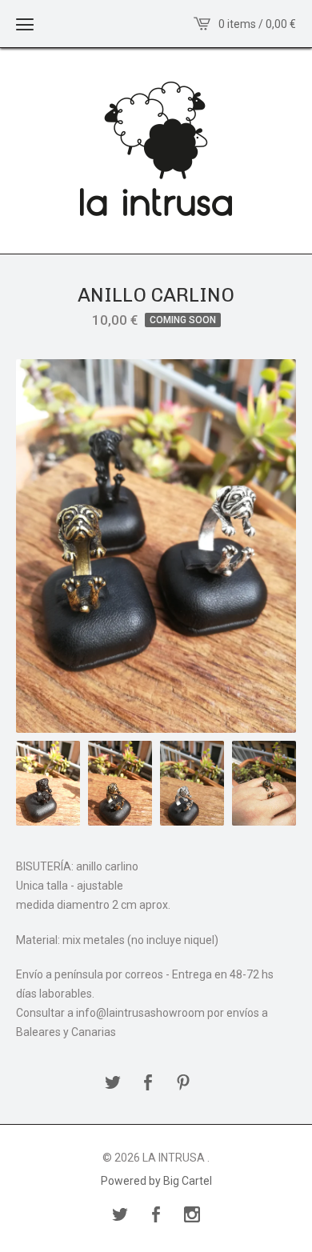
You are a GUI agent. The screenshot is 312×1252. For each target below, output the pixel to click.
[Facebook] (156, 1216)
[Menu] (25, 24)
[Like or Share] (148, 1083)
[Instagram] (192, 1216)
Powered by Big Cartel (156, 1180)
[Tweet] (113, 1083)
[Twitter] (120, 1216)
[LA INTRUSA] (156, 149)
